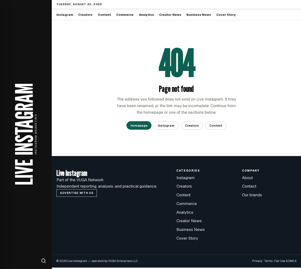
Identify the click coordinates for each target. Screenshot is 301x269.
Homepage (139, 126)
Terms (268, 261)
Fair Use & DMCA (285, 261)
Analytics (146, 15)
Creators (85, 15)
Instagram (64, 15)
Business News (198, 15)
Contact (249, 186)
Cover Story (226, 15)
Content (104, 15)
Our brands (252, 194)
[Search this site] (43, 260)
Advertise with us (76, 193)
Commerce (125, 15)
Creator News (170, 15)
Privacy (257, 261)
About (247, 177)
